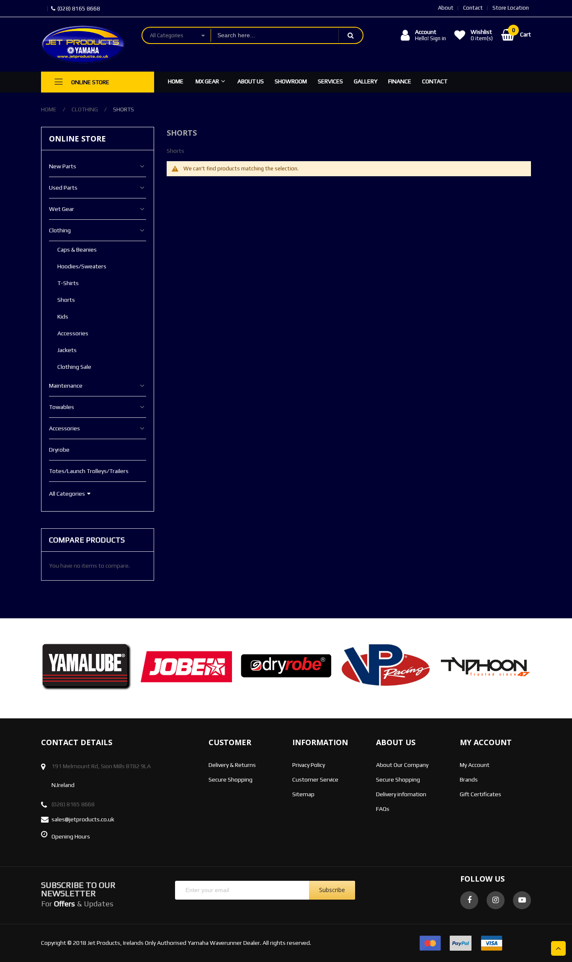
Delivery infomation (401, 794)
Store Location (510, 8)
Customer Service (315, 779)
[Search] (350, 35)
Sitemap (303, 794)
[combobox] (274, 35)
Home (49, 109)
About (445, 8)
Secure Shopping (231, 779)
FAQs (382, 808)
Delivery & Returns (232, 764)
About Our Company (402, 764)
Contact (473, 8)
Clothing (85, 109)
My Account (475, 764)
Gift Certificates (480, 794)
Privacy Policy (308, 764)
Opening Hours (71, 836)
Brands (469, 779)
